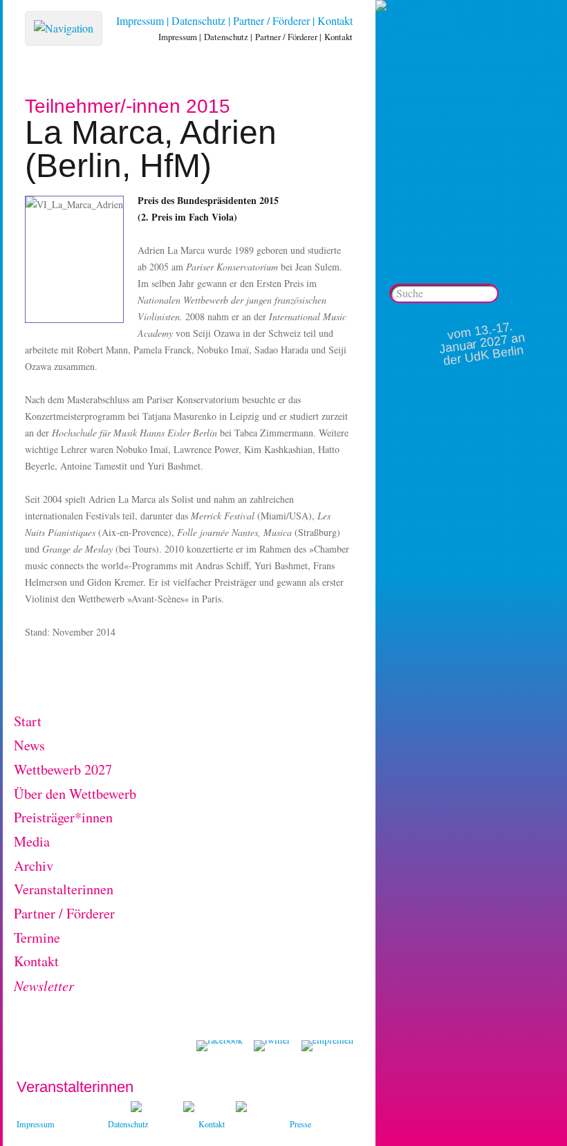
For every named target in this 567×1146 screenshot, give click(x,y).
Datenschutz (198, 20)
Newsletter (44, 985)
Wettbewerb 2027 (63, 769)
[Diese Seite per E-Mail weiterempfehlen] (327, 1045)
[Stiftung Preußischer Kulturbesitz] (136, 1108)
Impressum (140, 20)
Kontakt (335, 20)
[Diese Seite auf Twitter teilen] (272, 1045)
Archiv (33, 865)
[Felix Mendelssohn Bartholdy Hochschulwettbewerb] (461, 116)
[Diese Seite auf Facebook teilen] (219, 1045)
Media (32, 841)
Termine (37, 937)
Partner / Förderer (271, 20)
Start (27, 721)
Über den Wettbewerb (75, 793)
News (29, 745)
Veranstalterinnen (63, 889)
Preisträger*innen (63, 817)
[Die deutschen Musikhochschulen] (188, 1108)
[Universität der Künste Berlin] (241, 1108)
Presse (300, 1123)
